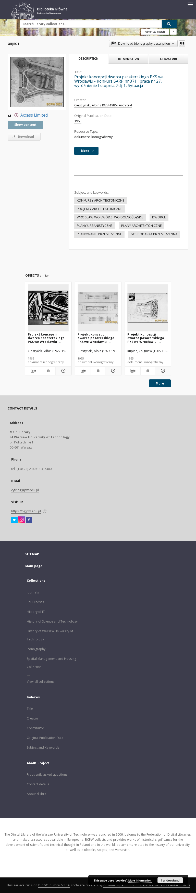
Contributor (35, 728)
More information (140, 880)
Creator (32, 718)
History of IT (36, 612)
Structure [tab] (168, 58)
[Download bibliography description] (33, 370)
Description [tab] (88, 58)
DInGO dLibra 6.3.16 (54, 885)
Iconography (36, 649)
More (160, 383)
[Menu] (190, 4)
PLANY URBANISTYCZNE (95, 226)
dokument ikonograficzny (93, 137)
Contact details (38, 784)
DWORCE (159, 217)
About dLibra (36, 794)
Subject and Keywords (43, 747)
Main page (33, 566)
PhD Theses (35, 602)
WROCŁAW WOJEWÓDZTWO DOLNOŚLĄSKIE (110, 217)
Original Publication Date (45, 738)
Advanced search (155, 31)
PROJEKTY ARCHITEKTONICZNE (99, 209)
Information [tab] (128, 58)
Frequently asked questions (47, 774)
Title (30, 708)
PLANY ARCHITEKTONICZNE (141, 226)
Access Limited (34, 115)
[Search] (169, 24)
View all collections (40, 681)
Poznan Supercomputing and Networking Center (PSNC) (146, 885)
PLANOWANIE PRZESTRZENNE (99, 234)
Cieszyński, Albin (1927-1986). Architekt (103, 105)
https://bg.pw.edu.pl (26, 511)
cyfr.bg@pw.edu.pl (25, 490)
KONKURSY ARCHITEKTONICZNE (100, 200)
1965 (77, 121)
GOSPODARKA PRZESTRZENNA (154, 234)
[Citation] (182, 43)
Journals (33, 592)
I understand (170, 880)
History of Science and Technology (52, 621)
